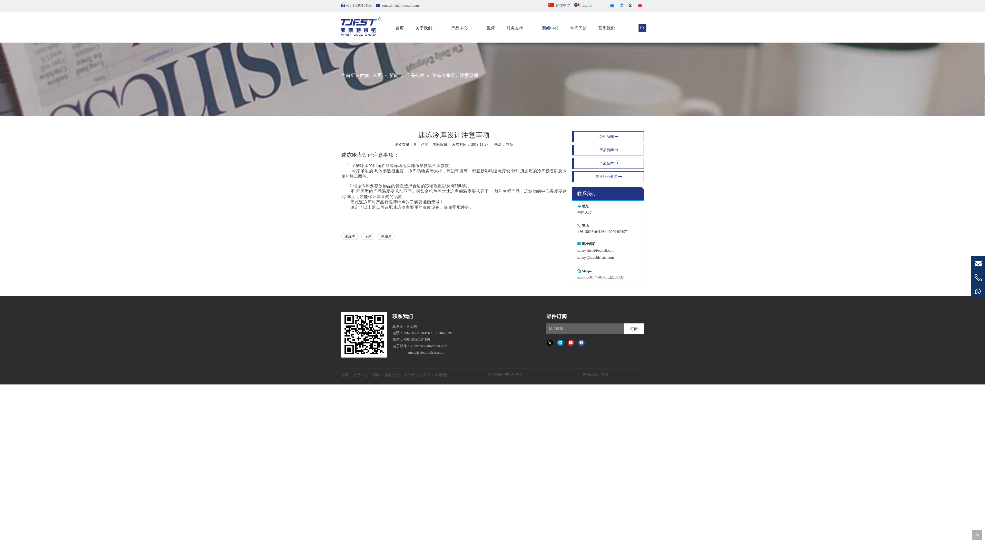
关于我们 (411, 375)
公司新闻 (607, 136)
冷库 (368, 236)
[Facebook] (612, 6)
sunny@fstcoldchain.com (595, 258)
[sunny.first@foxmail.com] (978, 263)
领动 (604, 374)
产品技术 (607, 163)
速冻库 (349, 236)
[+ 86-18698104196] (978, 278)
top (977, 535)
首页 (344, 375)
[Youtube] (640, 6)
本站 (509, 144)
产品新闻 (607, 150)
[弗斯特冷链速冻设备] (364, 335)
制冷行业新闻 (607, 177)
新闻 (426, 375)
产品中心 (360, 375)
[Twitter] (631, 6)
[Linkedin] (622, 6)
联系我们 (442, 375)
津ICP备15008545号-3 (505, 374)
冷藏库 (386, 236)
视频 (376, 375)
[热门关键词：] (642, 28)
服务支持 (392, 375)
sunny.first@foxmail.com (400, 5)
